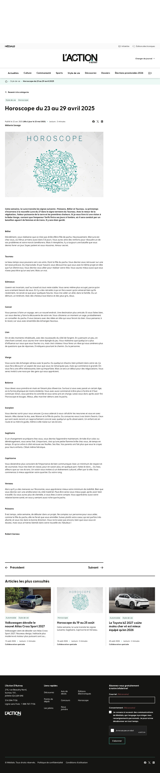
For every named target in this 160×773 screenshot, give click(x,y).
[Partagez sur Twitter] (97, 121)
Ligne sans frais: (20, 704)
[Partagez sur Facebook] (93, 121)
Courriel (118, 694)
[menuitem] (145, 59)
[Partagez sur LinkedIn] (102, 121)
